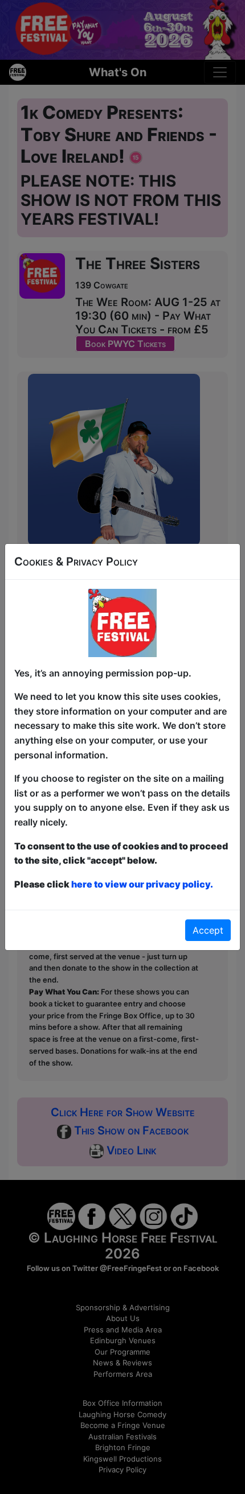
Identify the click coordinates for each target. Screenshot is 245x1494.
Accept (208, 930)
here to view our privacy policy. (142, 884)
